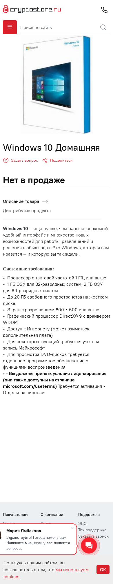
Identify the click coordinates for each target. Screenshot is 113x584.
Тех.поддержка (92, 529)
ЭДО (82, 523)
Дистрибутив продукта (27, 210)
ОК (103, 569)
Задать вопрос (24, 160)
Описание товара (21, 201)
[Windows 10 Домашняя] (56, 84)
